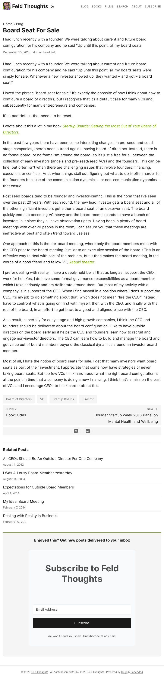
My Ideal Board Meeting (23, 501)
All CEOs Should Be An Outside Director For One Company (53, 458)
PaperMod (136, 672)
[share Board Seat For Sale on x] (76, 431)
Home (8, 24)
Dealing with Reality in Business (30, 516)
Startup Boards (63, 399)
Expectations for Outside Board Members (38, 487)
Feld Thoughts (30, 6)
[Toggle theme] (52, 6)
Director (88, 399)
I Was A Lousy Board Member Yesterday (37, 473)
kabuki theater (81, 262)
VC (42, 399)
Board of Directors (19, 399)
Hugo (124, 672)
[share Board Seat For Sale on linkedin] (87, 431)
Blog (19, 24)
